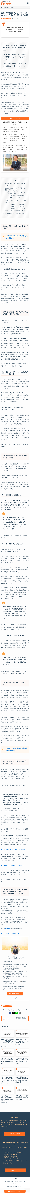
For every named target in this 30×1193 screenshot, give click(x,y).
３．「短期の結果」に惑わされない (16, 208)
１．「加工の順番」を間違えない (16, 204)
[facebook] (14, 998)
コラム (24, 1181)
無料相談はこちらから (15, 993)
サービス (12, 1181)
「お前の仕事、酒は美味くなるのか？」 (15, 211)
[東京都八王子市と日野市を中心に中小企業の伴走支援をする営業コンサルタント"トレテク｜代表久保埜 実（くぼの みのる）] (6, 3)
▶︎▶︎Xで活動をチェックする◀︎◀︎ (10, 933)
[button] (10, 1013)
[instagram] (16, 998)
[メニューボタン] (27, 3)
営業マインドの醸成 (7, 18)
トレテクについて (18, 1181)
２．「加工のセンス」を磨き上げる (16, 206)
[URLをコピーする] (20, 1013)
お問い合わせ (15, 1183)
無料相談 (7, 928)
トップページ (7, 1181)
